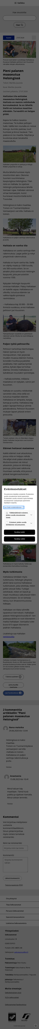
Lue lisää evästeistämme (13, 507)
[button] (31, 515)
